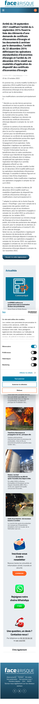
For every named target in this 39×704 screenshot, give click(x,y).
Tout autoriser (19, 379)
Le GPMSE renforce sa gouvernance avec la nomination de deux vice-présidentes (19, 304)
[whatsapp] (24, 691)
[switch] (34, 352)
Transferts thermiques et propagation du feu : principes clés (19, 433)
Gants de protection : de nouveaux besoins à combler (19, 519)
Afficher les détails (26, 373)
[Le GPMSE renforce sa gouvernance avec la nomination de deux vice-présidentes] (19, 278)
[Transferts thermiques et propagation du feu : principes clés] (19, 408)
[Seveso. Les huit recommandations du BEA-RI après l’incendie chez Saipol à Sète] (19, 450)
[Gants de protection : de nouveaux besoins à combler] (19, 494)
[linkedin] (19, 691)
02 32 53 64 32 (26, 638)
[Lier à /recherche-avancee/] (35, 10)
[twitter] (15, 691)
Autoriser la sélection (19, 384)
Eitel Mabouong (17, 75)
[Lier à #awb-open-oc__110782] (3, 10)
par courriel (20, 640)
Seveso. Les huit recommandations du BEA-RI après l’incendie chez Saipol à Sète (19, 476)
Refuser (19, 390)
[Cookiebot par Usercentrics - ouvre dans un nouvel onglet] (28, 312)
